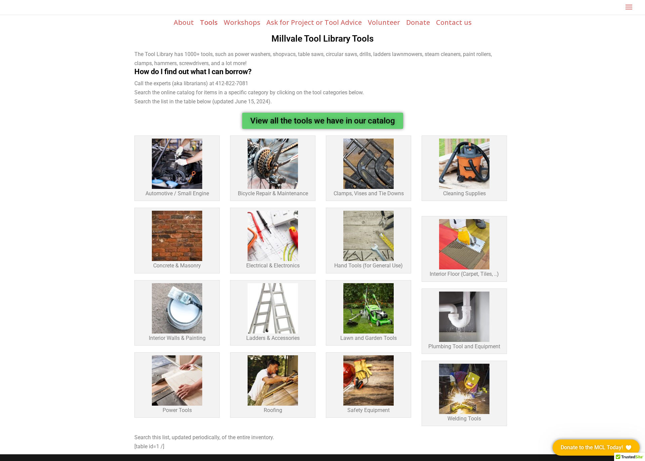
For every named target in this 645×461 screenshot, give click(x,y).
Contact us (454, 22)
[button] (596, 448)
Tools (209, 22)
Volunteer (384, 22)
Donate (418, 22)
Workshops (242, 22)
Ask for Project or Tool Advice (314, 22)
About (184, 22)
